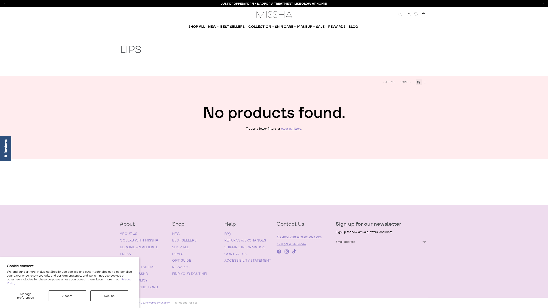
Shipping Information (244, 247)
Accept (67, 296)
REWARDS (180, 267)
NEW (176, 233)
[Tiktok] (294, 251)
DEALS (177, 254)
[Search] (400, 14)
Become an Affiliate (139, 247)
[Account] (409, 14)
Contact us (235, 254)
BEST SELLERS (184, 240)
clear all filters (291, 128)
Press (125, 254)
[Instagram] (286, 251)
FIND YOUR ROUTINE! (189, 273)
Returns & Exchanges (245, 240)
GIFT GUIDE (181, 260)
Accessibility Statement (247, 260)
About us (128, 233)
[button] (405, 82)
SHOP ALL (180, 247)
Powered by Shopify (157, 302)
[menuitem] (197, 26)
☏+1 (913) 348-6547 (291, 244)
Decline (109, 296)
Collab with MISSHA (139, 240)
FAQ (227, 233)
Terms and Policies (186, 302)
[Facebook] (279, 251)
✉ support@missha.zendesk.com (299, 236)
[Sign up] (424, 242)
